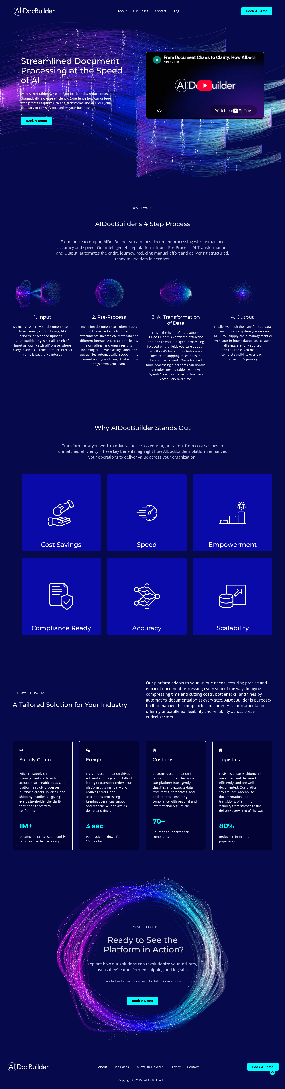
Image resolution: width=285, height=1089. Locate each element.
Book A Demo (256, 11)
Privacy (175, 1067)
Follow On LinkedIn (149, 1067)
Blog (176, 11)
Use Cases (140, 11)
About (122, 11)
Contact (160, 11)
